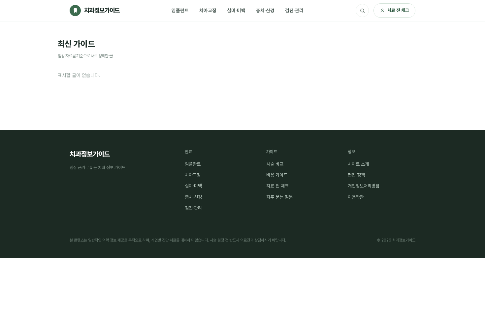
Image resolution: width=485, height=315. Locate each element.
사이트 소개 (358, 164)
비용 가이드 (276, 175)
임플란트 (180, 10)
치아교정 (207, 10)
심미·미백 (236, 10)
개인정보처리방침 (363, 185)
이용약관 (356, 197)
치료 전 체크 (398, 10)
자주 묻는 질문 (279, 197)
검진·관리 (294, 10)
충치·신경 (265, 10)
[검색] (362, 10)
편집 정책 (356, 175)
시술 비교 (274, 164)
